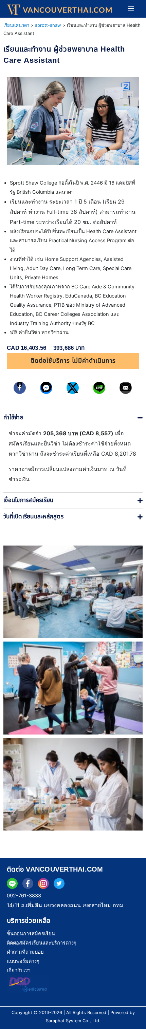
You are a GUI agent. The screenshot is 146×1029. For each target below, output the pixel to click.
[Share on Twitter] (73, 388)
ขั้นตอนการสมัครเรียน (31, 934)
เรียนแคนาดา (16, 25)
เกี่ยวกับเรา (19, 970)
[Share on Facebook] (20, 388)
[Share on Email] (126, 388)
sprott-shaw (48, 25)
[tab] (73, 418)
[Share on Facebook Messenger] (46, 388)
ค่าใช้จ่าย (13, 417)
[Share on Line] (99, 388)
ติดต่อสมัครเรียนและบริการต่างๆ (41, 943)
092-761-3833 (24, 896)
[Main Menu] (130, 9)
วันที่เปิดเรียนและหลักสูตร (33, 516)
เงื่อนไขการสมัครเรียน (28, 500)
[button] (73, 361)
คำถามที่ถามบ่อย (25, 952)
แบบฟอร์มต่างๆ (23, 961)
